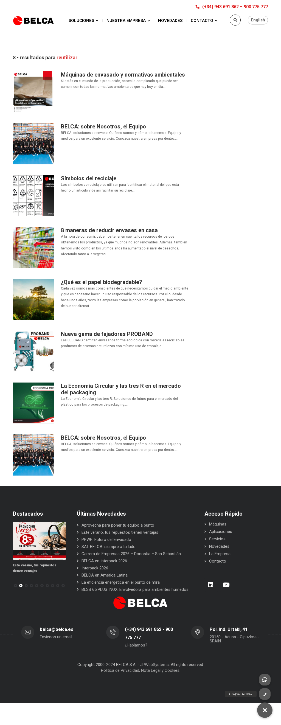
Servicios (217, 538)
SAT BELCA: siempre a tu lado (109, 546)
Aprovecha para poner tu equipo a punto (118, 525)
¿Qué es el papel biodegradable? (101, 282)
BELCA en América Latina (105, 575)
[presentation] (15, 585)
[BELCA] (33, 21)
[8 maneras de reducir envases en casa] (33, 247)
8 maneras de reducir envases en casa (109, 230)
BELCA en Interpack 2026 (104, 560)
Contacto (217, 561)
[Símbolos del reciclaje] (33, 195)
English (258, 20)
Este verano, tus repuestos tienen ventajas (120, 532)
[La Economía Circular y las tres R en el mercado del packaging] (33, 403)
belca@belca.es (56, 629)
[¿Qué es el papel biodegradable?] (33, 299)
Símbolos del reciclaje (88, 178)
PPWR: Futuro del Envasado (106, 539)
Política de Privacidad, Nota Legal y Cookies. (140, 670)
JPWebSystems (154, 664)
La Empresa (220, 553)
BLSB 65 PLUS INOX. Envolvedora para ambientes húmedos (135, 589)
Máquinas (217, 524)
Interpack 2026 (95, 568)
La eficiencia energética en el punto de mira (121, 582)
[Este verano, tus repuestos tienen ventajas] (39, 541)
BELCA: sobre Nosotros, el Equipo (103, 126)
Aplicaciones (220, 531)
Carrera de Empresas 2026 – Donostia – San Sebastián (131, 553)
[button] (20, 585)
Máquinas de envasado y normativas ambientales (123, 74)
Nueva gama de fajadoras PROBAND (107, 334)
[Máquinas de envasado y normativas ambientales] (33, 91)
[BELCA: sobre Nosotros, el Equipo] (33, 143)
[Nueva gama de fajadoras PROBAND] (33, 351)
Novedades (219, 546)
